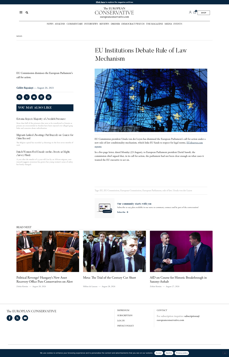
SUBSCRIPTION (125, 316)
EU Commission (111, 190)
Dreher (115, 24)
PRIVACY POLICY (125, 326)
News (50, 24)
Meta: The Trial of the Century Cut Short (109, 278)
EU (101, 190)
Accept (159, 353)
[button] (27, 12)
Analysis (60, 24)
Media (168, 24)
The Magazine (154, 24)
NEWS (19, 36)
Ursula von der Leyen (182, 190)
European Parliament (151, 190)
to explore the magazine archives (114, 2)
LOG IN (121, 321)
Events (177, 24)
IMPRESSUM (123, 310)
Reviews (104, 24)
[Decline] (225, 353)
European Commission (130, 190)
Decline (169, 353)
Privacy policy (182, 353)
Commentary (75, 24)
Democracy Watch (132, 24)
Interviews (91, 24)
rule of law (167, 190)
